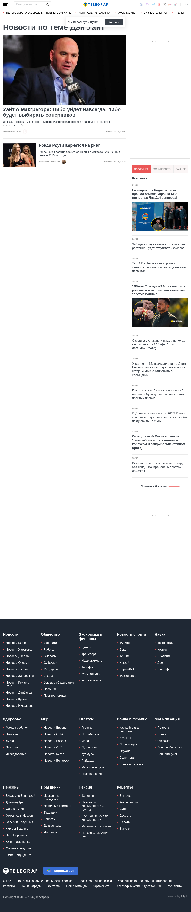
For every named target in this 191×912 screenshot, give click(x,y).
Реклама (9, 886)
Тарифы (87, 667)
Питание (12, 734)
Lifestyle (86, 719)
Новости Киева (16, 642)
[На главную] (95, 4)
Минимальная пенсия (97, 826)
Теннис (124, 656)
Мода (85, 740)
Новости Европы (55, 727)
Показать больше (153, 486)
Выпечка (125, 795)
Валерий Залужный (19, 822)
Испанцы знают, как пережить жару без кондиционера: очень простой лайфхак (157, 467)
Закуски (125, 828)
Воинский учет (167, 754)
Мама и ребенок (17, 727)
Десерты (126, 815)
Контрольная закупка (94, 12)
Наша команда (76, 886)
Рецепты (125, 787)
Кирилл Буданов (17, 828)
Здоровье (12, 719)
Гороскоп (88, 727)
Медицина (51, 669)
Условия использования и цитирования (145, 880)
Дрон (161, 662)
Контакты (53, 886)
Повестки (163, 727)
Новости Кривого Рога (17, 684)
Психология (14, 747)
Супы (123, 808)
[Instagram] (170, 4)
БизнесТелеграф (156, 12)
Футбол (125, 642)
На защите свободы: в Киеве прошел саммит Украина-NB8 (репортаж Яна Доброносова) (154, 194)
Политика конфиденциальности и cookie (45, 880)
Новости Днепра (17, 656)
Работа (49, 649)
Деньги (86, 647)
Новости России (55, 740)
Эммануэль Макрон (19, 815)
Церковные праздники (52, 797)
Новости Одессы (17, 662)
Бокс (123, 649)
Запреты (50, 819)
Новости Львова (17, 669)
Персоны (11, 787)
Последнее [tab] (141, 169)
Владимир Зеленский (20, 795)
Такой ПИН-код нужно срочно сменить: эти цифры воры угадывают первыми (159, 267)
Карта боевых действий (129, 729)
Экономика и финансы (90, 636)
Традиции (50, 812)
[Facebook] (141, 4)
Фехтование (128, 675)
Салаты (125, 822)
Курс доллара (91, 673)
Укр (185, 4)
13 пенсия (89, 795)
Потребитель (90, 734)
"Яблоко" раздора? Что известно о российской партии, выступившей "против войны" (159, 290)
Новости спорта (131, 634)
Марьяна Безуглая (19, 848)
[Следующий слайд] (187, 13)
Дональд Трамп (16, 802)
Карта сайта (101, 886)
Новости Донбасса (19, 692)
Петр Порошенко (17, 835)
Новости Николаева (20, 705)
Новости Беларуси (56, 760)
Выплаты (50, 656)
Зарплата (50, 642)
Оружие (125, 751)
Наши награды (31, 886)
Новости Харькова (19, 649)
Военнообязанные (170, 747)
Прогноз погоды (55, 695)
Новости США (53, 734)
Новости (10, 634)
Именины (50, 832)
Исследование (16, 754)
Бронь (161, 734)
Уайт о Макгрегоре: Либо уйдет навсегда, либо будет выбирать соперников (62, 112)
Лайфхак (88, 760)
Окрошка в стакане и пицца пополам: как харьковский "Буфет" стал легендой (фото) (159, 344)
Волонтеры (127, 757)
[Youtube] (159, 4)
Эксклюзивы (127, 12)
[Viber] (147, 4)
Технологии (165, 642)
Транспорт (89, 654)
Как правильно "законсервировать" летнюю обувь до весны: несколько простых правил (158, 394)
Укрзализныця (91, 680)
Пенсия (85, 787)
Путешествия (91, 747)
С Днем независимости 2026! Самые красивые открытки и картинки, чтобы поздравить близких (159, 417)
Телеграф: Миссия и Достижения (138, 886)
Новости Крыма (17, 699)
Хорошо (114, 22)
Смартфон (164, 669)
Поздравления (92, 773)
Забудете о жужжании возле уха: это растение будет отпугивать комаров (159, 246)
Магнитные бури (93, 767)
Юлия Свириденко (18, 855)
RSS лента (174, 886)
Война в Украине (132, 719)
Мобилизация (167, 719)
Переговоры (128, 744)
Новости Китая (54, 754)
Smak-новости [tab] (162, 169)
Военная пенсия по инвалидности (95, 818)
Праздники (51, 787)
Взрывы (125, 737)
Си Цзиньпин (15, 808)
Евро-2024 (127, 669)
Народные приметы (57, 805)
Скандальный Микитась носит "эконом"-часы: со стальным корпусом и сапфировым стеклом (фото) (158, 442)
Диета (10, 740)
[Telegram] (153, 4)
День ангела (52, 825)
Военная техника (131, 764)
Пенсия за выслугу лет (95, 834)
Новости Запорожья (20, 675)
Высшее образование (59, 682)
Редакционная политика (95, 880)
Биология (164, 656)
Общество (50, 634)
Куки (93, 22)
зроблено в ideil (178, 896)
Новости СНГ (53, 747)
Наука (160, 634)
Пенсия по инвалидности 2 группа (93, 806)
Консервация (129, 802)
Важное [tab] (181, 169)
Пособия (50, 689)
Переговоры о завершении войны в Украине (38, 12)
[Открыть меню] (5, 4)
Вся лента (139, 178)
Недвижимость (92, 660)
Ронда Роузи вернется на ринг (69, 145)
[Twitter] (164, 4)
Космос (162, 649)
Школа (48, 675)
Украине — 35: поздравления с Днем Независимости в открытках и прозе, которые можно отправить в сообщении (159, 369)
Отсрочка (163, 740)
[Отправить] (47, 4)
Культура (88, 754)
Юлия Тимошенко (18, 841)
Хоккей (124, 662)
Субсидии (50, 662)
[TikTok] (176, 4)
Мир (44, 719)
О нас (7, 880)
